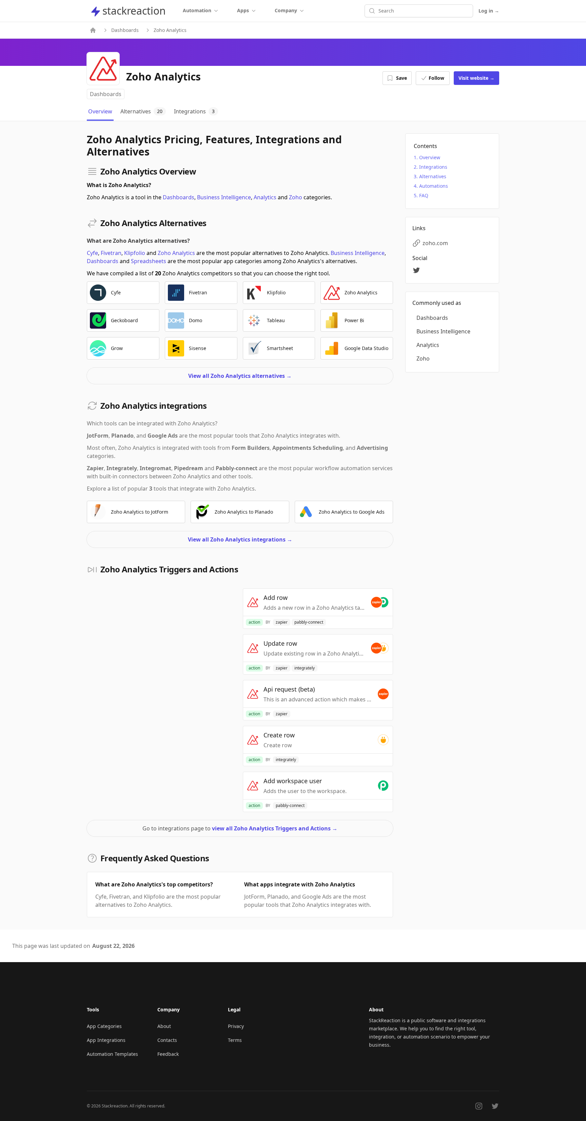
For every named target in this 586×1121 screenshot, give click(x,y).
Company (286, 10)
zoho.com (435, 243)
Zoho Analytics (176, 253)
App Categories (104, 1026)
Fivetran (111, 253)
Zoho (295, 197)
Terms (235, 1040)
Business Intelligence (224, 197)
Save (401, 78)
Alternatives (432, 176)
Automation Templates (112, 1054)
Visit (476, 78)
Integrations (433, 167)
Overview (429, 157)
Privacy (236, 1026)
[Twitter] (417, 270)
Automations (433, 186)
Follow (436, 78)
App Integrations (106, 1040)
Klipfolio (134, 253)
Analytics (265, 197)
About (164, 1026)
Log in (488, 10)
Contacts (167, 1040)
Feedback (168, 1054)
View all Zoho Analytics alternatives (240, 376)
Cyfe (92, 253)
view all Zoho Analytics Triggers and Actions (274, 828)
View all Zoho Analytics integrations (240, 539)
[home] (93, 30)
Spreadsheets (148, 261)
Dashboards (125, 30)
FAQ (423, 195)
